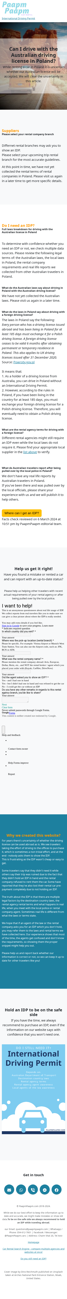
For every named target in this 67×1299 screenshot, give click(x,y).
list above (30, 452)
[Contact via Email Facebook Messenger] (45, 1189)
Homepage (33, 1242)
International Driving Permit (18, 18)
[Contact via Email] (9, 1189)
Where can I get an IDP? (22, 513)
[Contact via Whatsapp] (21, 1189)
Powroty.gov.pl (24, 362)
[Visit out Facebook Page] (57, 1189)
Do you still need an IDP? (33, 1258)
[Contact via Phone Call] (33, 1189)
